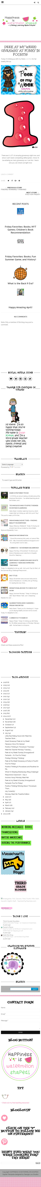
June (7, 797)
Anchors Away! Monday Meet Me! (17, 777)
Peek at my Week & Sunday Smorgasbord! (20, 780)
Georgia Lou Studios (31, 1174)
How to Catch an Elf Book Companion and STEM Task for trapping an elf (17, 930)
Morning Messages (12, 827)
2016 (5, 710)
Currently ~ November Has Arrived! (24, 548)
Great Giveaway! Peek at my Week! (17, 741)
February (8, 808)
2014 (5, 716)
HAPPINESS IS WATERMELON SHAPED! (24, 1172)
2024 (5, 688)
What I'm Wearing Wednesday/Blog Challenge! (21, 772)
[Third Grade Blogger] (21, 891)
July (6, 733)
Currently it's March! (18, 618)
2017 (5, 708)
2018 (5, 705)
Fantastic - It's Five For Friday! (15, 755)
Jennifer (28, 59)
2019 (5, 702)
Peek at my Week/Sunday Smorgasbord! (19, 752)
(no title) (13, 575)
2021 (5, 696)
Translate (17, 467)
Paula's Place (8, 927)
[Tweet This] (8, 180)
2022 (5, 694)
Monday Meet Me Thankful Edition (17, 794)
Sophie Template (9, 1174)
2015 (5, 713)
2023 (5, 691)
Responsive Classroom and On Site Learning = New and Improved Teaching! (23, 562)
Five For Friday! (10, 764)
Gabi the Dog (8, 935)
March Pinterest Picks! (19, 493)
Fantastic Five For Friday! (14, 783)
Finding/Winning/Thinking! (14, 758)
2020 (5, 699)
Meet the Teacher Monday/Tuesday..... (18, 750)
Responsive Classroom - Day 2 (16, 775)
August (7, 730)
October (8, 725)
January (8, 811)
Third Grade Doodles (11, 921)
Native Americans (12, 837)
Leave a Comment (7, 174)
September (9, 727)
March (7, 805)
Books (28, 827)
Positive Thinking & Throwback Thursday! (19, 747)
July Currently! (10, 791)
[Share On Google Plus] (15, 180)
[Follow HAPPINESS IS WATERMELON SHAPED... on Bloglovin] (6, 909)
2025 (5, 685)
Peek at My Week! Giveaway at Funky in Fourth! (21, 761)
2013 (5, 814)
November (9, 722)
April (7, 802)
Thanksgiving (10, 832)
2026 (5, 682)
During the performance (16, 843)
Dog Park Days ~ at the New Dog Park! (16, 937)
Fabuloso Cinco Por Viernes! (15, 744)
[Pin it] (19, 180)
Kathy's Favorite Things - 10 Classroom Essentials (19, 923)
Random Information (18, 535)
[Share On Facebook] (12, 180)
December (9, 719)
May (6, 800)
